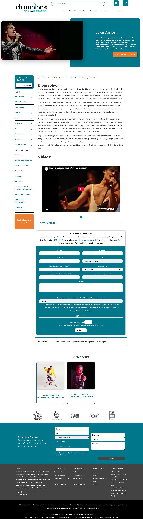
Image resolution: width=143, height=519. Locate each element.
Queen (41, 77)
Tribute (92, 11)
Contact (94, 475)
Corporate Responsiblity (99, 478)
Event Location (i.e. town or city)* (59, 266)
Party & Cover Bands (76, 11)
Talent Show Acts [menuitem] (21, 102)
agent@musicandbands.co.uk (85, 240)
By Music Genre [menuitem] (20, 144)
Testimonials (48, 223)
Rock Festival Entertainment (57, 77)
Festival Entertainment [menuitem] (23, 194)
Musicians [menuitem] (18, 123)
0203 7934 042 (61, 484)
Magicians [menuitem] (18, 176)
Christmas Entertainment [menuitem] (20, 209)
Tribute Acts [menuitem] (19, 107)
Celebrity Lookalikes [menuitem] (22, 165)
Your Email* (102, 250)
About (94, 481)
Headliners (118, 11)
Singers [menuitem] (17, 112)
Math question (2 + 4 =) (77, 322)
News (93, 472)
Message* (81, 281)
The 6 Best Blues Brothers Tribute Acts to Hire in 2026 (118, 474)
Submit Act (95, 485)
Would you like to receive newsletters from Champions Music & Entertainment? (81, 298)
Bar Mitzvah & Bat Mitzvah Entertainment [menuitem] (23, 188)
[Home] (32, 7)
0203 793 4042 (59, 240)
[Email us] (116, 3)
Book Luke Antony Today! (125, 54)
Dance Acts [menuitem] (19, 171)
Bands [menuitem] (17, 118)
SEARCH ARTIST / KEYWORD (22, 79)
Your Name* (59, 250)
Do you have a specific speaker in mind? (59, 274)
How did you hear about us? (102, 274)
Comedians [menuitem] (19, 155)
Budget (102, 258)
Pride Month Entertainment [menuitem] (20, 201)
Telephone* (59, 258)
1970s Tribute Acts (78, 77)
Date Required (102, 266)
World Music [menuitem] (19, 134)
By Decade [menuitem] (18, 139)
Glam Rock (92, 77)
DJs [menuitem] (16, 128)
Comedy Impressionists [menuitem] (23, 160)
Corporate (105, 11)
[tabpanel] (81, 187)
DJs (62, 11)
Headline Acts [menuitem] (20, 96)
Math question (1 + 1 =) (63, 446)
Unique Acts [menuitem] (19, 181)
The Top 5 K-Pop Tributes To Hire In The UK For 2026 (119, 482)
